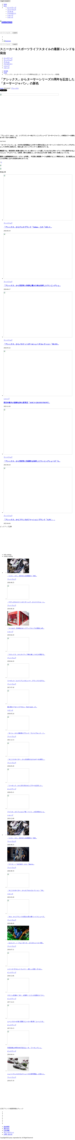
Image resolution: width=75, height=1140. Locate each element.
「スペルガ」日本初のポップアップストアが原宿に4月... (25, 628)
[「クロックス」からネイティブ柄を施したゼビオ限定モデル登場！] (18, 651)
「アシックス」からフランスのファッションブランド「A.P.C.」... (29, 520)
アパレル (10, 11)
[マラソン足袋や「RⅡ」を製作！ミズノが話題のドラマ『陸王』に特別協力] (18, 992)
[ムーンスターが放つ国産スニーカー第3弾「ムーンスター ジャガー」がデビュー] (18, 1018)
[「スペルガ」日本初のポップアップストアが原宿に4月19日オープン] (18, 625)
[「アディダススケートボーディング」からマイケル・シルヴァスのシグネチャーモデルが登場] (18, 599)
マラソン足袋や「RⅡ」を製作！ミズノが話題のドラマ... (26, 995)
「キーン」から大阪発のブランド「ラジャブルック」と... (26, 733)
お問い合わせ (8, 1134)
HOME (6, 71)
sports (5, 72)
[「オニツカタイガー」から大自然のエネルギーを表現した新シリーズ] (18, 756)
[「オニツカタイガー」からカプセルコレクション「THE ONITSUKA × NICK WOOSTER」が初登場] (18, 887)
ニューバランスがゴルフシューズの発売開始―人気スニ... (26, 1074)
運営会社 (7, 1128)
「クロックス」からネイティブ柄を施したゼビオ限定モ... (26, 654)
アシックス (15, 88)
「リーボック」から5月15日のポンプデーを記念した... (25, 785)
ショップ (10, 15)
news (5, 6)
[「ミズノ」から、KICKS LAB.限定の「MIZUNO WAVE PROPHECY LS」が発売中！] (18, 572)
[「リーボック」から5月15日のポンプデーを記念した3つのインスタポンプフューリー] (18, 782)
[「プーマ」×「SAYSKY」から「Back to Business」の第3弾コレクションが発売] (18, 861)
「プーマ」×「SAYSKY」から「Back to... (20, 864)
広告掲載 (7, 1130)
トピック (10, 17)
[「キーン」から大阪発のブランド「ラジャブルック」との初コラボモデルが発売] (18, 730)
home (5, 4)
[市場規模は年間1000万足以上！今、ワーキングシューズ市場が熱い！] (18, 1044)
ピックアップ (11, 7)
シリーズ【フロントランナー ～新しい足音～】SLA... (24, 969)
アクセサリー (11, 13)
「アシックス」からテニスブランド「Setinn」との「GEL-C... (28, 227)
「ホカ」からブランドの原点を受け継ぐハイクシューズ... (26, 916)
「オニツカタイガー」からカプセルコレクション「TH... (25, 890)
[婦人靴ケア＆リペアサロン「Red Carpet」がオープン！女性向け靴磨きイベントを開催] (18, 703)
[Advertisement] (13, 540)
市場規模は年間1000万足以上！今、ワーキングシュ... (24, 1048)
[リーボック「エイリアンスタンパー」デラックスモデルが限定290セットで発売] (18, 677)
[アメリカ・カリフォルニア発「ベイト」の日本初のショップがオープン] (18, 808)
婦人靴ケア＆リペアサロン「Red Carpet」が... (22, 707)
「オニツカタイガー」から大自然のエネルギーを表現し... (26, 759)
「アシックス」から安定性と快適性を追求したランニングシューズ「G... (32, 461)
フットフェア (8, 223)
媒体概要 (7, 1126)
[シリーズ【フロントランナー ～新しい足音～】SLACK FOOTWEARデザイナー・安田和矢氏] (18, 966)
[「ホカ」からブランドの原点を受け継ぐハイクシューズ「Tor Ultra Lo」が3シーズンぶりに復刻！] (18, 913)
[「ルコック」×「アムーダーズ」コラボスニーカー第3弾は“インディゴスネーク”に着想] (18, 939)
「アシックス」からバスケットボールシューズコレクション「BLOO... (31, 344)
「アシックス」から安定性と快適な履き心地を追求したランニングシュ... (32, 285)
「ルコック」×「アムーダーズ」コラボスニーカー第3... (25, 943)
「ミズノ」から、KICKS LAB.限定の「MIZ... (22, 576)
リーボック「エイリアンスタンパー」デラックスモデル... (26, 680)
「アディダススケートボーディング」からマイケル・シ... (26, 602)
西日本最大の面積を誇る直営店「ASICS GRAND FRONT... (27, 403)
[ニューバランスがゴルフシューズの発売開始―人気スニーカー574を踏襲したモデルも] (18, 1071)
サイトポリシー (9, 1132)
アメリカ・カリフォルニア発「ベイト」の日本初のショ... (26, 812)
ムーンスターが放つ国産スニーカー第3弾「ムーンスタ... (25, 1021)
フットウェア (11, 9)
